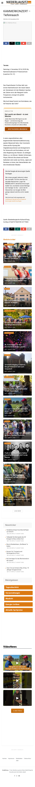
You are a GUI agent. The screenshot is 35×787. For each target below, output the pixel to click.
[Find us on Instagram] (16, 776)
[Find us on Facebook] (14, 776)
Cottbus (7, 266)
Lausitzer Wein (21, 770)
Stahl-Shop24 (28, 770)
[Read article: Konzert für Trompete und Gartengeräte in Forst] (17, 319)
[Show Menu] (2, 3)
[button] (17, 663)
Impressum (11, 758)
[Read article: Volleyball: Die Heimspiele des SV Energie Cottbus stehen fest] (17, 275)
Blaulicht (9, 599)
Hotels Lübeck (22, 772)
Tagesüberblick (12, 587)
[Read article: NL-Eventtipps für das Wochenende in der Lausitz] (17, 341)
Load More (17, 511)
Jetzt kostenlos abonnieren (17, 129)
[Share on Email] (23, 43)
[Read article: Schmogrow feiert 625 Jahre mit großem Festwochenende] (17, 430)
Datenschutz (27, 758)
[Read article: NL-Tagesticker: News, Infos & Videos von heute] (17, 253)
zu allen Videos (17, 710)
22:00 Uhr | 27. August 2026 (16, 533)
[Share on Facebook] (6, 43)
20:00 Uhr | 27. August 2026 (16, 548)
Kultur (7, 288)
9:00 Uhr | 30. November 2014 (11, 19)
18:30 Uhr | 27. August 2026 (16, 555)
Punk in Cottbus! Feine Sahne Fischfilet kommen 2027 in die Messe (16, 455)
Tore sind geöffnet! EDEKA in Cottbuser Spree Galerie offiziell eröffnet (17, 499)
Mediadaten (19, 758)
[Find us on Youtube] (19, 776)
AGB (17, 760)
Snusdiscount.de (13, 772)
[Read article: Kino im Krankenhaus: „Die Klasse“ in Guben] (17, 297)
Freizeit (7, 421)
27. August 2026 (10, 261)
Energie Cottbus (12, 604)
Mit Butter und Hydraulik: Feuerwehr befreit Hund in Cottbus (15, 477)
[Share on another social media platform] (29, 43)
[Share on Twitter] (12, 43)
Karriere (4, 758)
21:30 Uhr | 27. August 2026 (16, 541)
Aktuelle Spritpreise (14, 610)
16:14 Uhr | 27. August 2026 (16, 571)
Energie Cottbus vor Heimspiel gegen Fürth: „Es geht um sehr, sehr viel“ (16, 411)
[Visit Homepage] (19, 3)
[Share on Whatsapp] (17, 43)
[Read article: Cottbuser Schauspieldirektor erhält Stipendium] (17, 385)
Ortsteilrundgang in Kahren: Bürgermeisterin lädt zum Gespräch (15, 367)
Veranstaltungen (13, 593)
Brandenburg (9, 244)
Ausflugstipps (10, 310)
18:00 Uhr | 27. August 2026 (16, 562)
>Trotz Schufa (12, 770)
